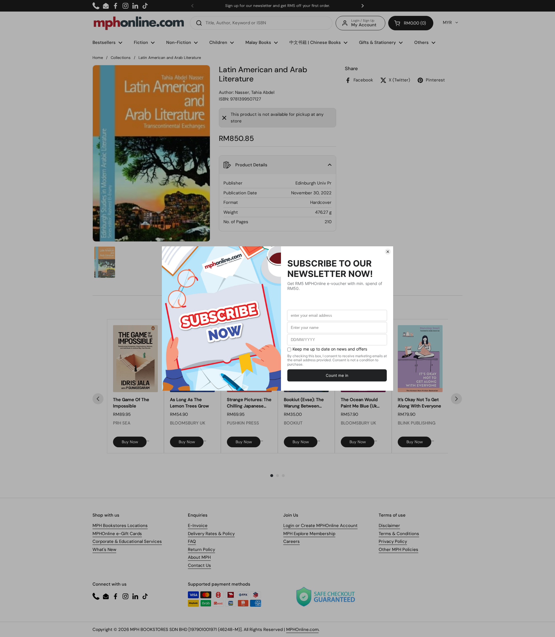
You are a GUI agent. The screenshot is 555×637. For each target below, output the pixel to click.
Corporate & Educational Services (127, 541)
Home (97, 57)
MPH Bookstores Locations (120, 525)
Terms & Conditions (399, 534)
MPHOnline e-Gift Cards (117, 534)
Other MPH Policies (398, 549)
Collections (121, 57)
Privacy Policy (393, 541)
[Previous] (97, 398)
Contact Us (199, 565)
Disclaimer (389, 525)
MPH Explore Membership (309, 534)
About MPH (199, 557)
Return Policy (201, 549)
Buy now (130, 441)
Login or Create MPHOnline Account (320, 525)
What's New (104, 549)
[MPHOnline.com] (138, 23)
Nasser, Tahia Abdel (254, 92)
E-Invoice (198, 525)
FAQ (192, 541)
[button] (410, 23)
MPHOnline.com (302, 629)
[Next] (456, 398)
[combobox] (261, 23)
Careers (291, 541)
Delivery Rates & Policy (211, 534)
